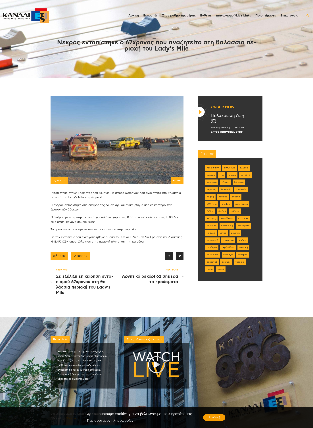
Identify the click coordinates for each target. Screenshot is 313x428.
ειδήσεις (59, 255)
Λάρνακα (239, 182)
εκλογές (211, 218)
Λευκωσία (226, 189)
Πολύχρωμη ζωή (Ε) (227, 118)
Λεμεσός (80, 255)
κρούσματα (244, 226)
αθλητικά (212, 204)
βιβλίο (210, 211)
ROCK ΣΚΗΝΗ (213, 168)
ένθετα (236, 197)
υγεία (210, 269)
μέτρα (223, 233)
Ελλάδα (244, 168)
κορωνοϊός (227, 226)
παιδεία (243, 240)
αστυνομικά (241, 204)
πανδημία (212, 247)
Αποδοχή (214, 417)
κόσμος (211, 233)
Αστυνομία (229, 168)
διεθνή (222, 211)
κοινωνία (211, 226)
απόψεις (226, 204)
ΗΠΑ (222, 175)
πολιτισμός (212, 255)
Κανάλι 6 (245, 175)
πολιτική (243, 247)
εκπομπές (243, 218)
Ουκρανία (241, 189)
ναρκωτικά (212, 240)
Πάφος (210, 197)
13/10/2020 (59, 180)
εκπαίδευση (227, 218)
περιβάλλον (228, 247)
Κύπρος (225, 182)
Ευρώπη (211, 175)
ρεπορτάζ (212, 262)
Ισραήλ (232, 175)
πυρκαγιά (228, 255)
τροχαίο (239, 262)
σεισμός (226, 262)
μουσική (235, 233)
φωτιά (221, 269)
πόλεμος (242, 255)
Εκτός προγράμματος (227, 131)
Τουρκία (223, 197)
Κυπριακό (212, 182)
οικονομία (228, 240)
